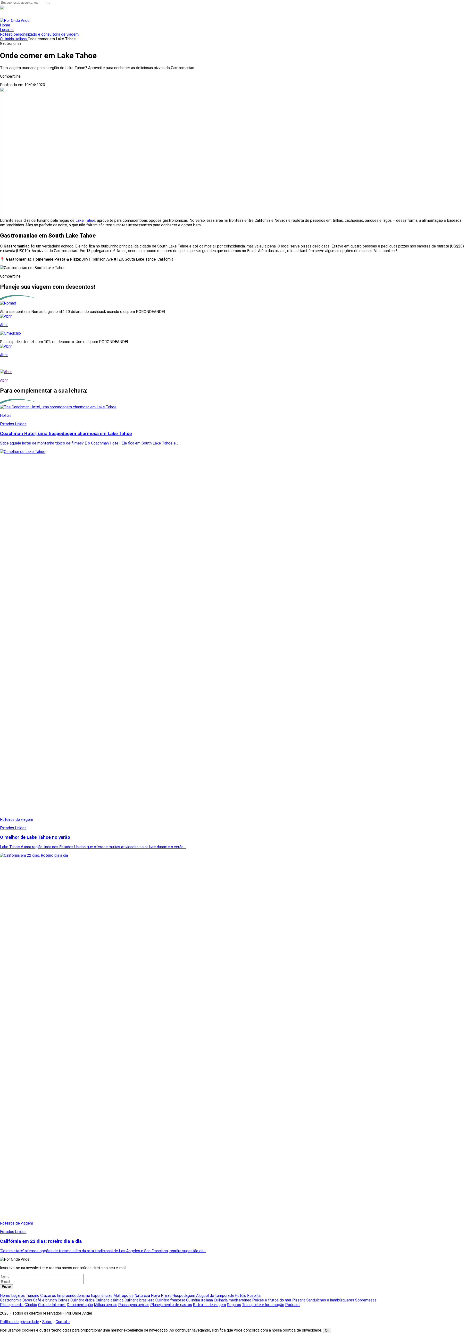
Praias (166, 1295)
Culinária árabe (82, 1300)
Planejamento (12, 1304)
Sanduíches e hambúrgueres (330, 1300)
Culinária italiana (14, 39)
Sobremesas (365, 1300)
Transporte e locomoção (263, 1304)
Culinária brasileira (139, 1300)
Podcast (292, 1304)
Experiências (101, 1295)
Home (5, 25)
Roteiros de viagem (209, 1304)
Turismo (32, 1295)
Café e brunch (45, 1300)
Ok (327, 1330)
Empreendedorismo (73, 1295)
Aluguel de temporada (215, 1295)
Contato (63, 1321)
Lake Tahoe (85, 220)
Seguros (234, 1304)
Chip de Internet (52, 1304)
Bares (27, 1300)
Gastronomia (10, 1300)
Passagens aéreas (133, 1304)
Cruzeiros (48, 1295)
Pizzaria (298, 1300)
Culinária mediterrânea (232, 1300)
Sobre (47, 1321)
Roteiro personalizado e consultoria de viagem (39, 34)
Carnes (63, 1300)
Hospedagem (183, 1295)
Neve (155, 1295)
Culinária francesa (170, 1300)
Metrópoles (123, 1295)
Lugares (7, 29)
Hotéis (240, 1295)
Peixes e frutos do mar (271, 1300)
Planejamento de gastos (171, 1304)
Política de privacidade (19, 1321)
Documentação (80, 1304)
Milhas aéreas (105, 1304)
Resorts (254, 1295)
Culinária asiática (110, 1300)
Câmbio (31, 1304)
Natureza (142, 1295)
